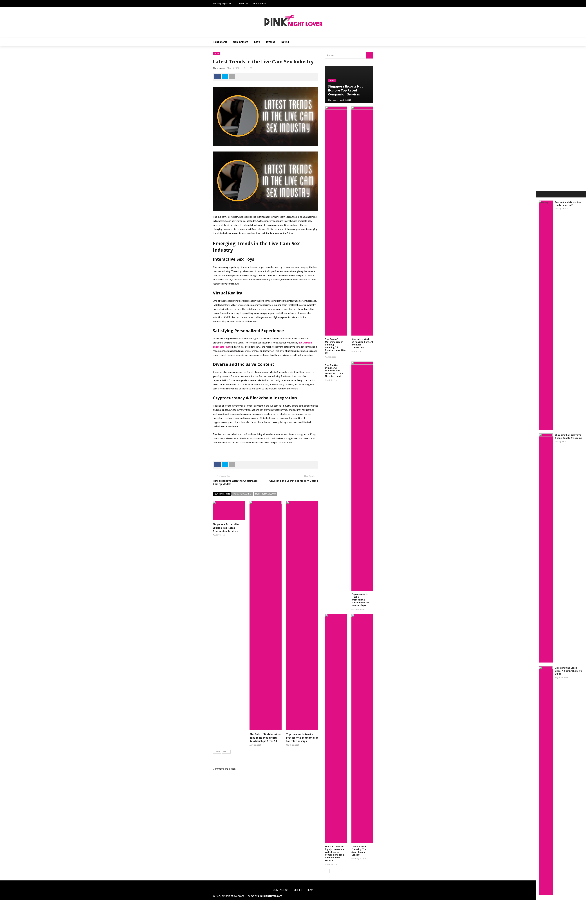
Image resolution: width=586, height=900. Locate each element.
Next (225, 751)
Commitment (240, 41)
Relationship (220, 41)
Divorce (270, 41)
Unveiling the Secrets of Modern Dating (293, 480)
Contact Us (243, 3)
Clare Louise (219, 68)
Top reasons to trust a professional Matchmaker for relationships (302, 737)
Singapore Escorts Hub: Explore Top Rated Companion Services (227, 528)
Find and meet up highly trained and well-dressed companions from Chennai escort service (335, 853)
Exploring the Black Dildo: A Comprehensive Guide (568, 670)
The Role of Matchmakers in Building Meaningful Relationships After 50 (265, 737)
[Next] (332, 871)
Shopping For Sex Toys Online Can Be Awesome (568, 436)
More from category (265, 494)
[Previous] (327, 871)
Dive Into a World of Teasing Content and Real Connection (362, 343)
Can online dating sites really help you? (568, 203)
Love (257, 41)
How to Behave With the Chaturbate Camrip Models (235, 482)
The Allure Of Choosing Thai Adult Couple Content (359, 850)
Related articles (222, 494)
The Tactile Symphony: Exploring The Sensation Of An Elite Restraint (334, 371)
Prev (218, 751)
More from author (242, 494)
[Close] (539, 194)
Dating (285, 41)
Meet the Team (259, 3)
